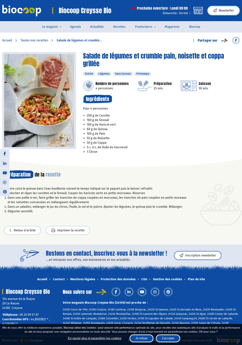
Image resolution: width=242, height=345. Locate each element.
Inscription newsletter (200, 255)
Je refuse (141, 338)
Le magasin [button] (50, 27)
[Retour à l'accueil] (21, 10)
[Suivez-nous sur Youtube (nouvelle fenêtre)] (4, 172)
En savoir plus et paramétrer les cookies (94, 338)
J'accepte (168, 338)
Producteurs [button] (143, 27)
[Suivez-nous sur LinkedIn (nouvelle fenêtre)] (4, 163)
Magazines (172, 27)
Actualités (97, 27)
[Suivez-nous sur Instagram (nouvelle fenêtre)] (4, 182)
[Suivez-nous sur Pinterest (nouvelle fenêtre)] (4, 191)
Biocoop (194, 27)
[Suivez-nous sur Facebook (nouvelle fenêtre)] (4, 153)
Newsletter (226, 10)
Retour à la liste (25, 230)
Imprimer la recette (71, 230)
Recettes (119, 27)
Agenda (75, 27)
